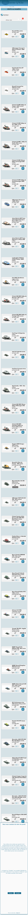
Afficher (7, 20)
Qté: (13, 36)
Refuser (10, 893)
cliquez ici (18, 912)
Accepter (18, 893)
